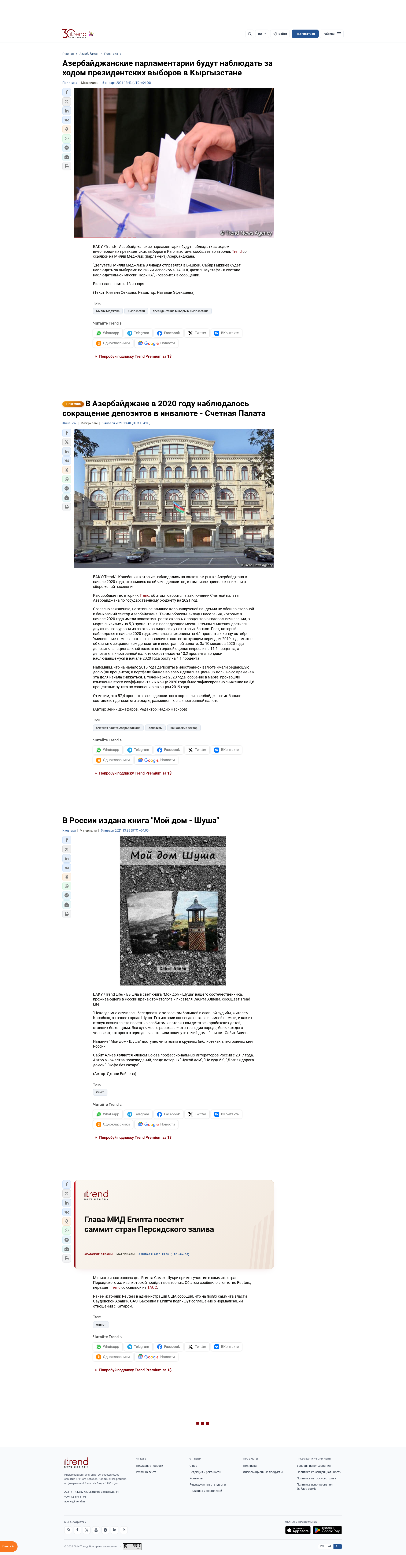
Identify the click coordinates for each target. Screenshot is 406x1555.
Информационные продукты (263, 1472)
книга (100, 1092)
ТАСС (152, 1287)
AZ (330, 1546)
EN (322, 1546)
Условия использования (314, 1465)
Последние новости (149, 1465)
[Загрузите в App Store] (298, 1530)
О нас (193, 1465)
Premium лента (146, 1472)
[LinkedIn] (114, 1530)
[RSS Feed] (124, 1530)
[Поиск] (250, 34)
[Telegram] (105, 1530)
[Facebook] (77, 1530)
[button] (67, 92)
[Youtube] (96, 1530)
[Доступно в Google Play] (327, 1530)
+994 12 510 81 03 (75, 1496)
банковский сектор (184, 728)
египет (101, 1324)
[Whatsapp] (68, 1530)
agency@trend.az (74, 1501)
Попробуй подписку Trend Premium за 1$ (134, 356)
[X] (87, 1530)
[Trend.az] (78, 33)
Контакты (196, 1478)
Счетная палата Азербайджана (118, 728)
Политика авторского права (316, 1478)
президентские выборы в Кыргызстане (180, 311)
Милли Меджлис (107, 311)
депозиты (155, 728)
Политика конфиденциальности (319, 1472)
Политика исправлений (205, 1490)
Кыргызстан (136, 311)
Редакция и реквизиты (205, 1472)
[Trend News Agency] (76, 1462)
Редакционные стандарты (207, 1484)
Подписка (250, 1465)
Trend (237, 251)
